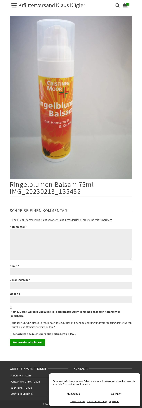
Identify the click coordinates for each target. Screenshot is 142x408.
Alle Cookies (73, 394)
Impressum (114, 401)
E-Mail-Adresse (20, 279)
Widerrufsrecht (21, 375)
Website (15, 293)
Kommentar (18, 226)
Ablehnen (116, 394)
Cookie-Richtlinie (77, 401)
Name (14, 266)
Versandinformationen (25, 381)
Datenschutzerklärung (97, 401)
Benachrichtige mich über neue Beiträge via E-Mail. (44, 334)
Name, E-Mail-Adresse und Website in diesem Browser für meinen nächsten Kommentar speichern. (65, 314)
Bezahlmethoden (21, 387)
